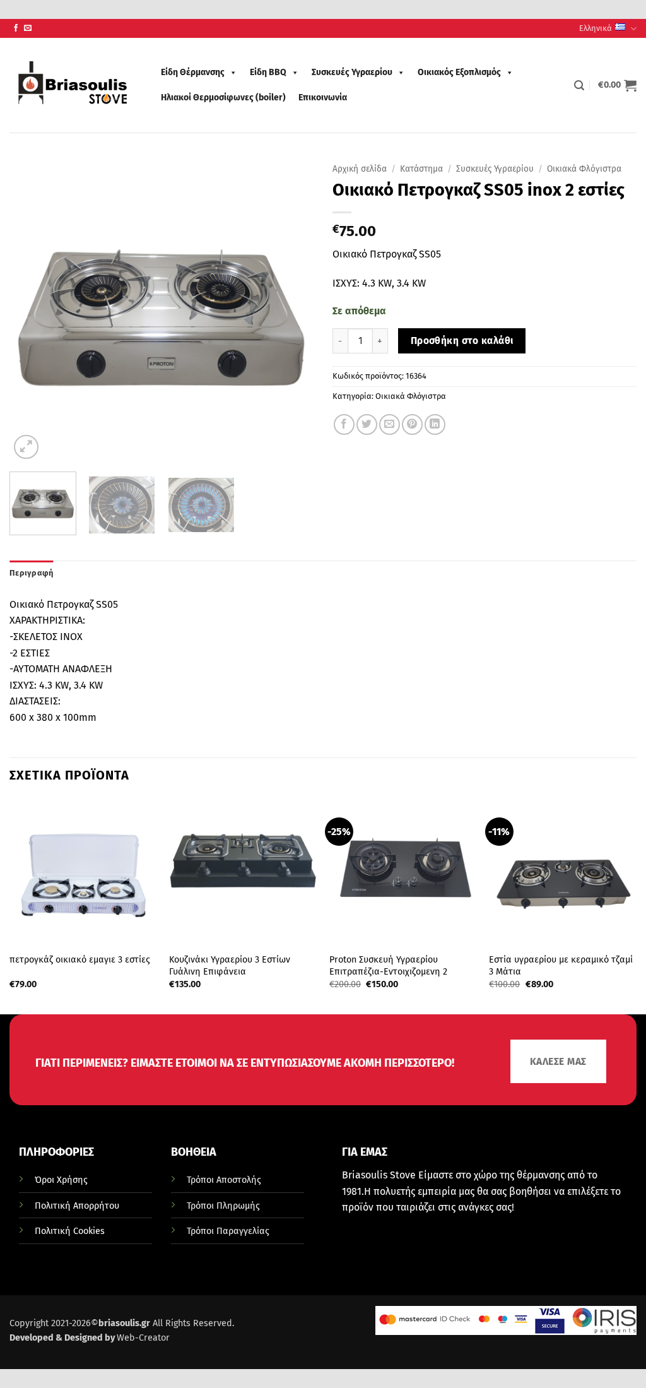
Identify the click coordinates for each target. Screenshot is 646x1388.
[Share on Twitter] (366, 424)
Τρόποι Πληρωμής (223, 1206)
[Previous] (31, 310)
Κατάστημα (421, 168)
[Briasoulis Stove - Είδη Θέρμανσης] (72, 85)
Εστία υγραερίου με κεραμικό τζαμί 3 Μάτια (561, 965)
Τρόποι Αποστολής (224, 1180)
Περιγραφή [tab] (31, 573)
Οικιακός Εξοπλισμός (459, 72)
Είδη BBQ (268, 72)
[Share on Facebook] (344, 424)
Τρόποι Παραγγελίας (228, 1231)
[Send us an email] (28, 28)
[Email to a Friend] (389, 424)
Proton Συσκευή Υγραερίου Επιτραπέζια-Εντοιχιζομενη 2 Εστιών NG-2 (388, 971)
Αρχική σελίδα (359, 168)
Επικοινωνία (322, 97)
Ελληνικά (595, 28)
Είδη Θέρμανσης (193, 72)
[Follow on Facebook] (16, 28)
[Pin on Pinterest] (412, 424)
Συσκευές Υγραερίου (352, 72)
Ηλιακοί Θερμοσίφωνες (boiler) (223, 97)
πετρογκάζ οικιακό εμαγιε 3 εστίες (79, 959)
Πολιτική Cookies (70, 1231)
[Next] (291, 310)
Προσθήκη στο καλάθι (462, 341)
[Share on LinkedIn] (435, 424)
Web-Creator (143, 1337)
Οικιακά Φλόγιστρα (584, 168)
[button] (579, 85)
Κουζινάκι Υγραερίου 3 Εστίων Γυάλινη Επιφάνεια (229, 965)
